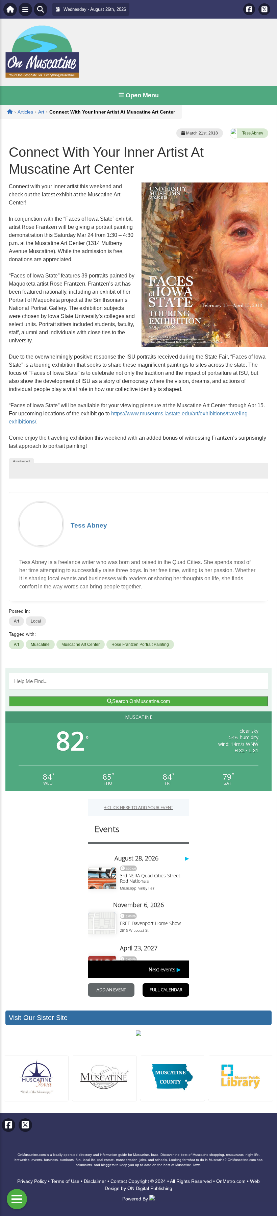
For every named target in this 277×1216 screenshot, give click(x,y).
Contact (118, 1181)
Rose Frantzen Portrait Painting (140, 644)
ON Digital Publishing (149, 1188)
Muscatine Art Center (80, 644)
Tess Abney (252, 133)
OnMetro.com (231, 1181)
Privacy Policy (32, 1181)
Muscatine (40, 644)
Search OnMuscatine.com (141, 701)
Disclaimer (95, 1181)
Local (36, 621)
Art (16, 621)
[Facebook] (249, 9)
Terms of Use (65, 1181)
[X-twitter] (264, 9)
